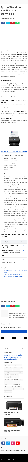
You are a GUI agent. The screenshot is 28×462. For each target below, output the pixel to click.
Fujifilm (7, 374)
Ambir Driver (8, 365)
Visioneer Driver (18, 389)
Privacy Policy (5, 458)
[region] (14, 288)
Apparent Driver (17, 365)
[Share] (3, 23)
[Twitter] (8, 443)
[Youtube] (18, 443)
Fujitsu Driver (14, 374)
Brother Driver (18, 367)
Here (22, 245)
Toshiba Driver (8, 389)
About (3, 456)
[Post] (14, 405)
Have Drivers (13, 459)
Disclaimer (21, 456)
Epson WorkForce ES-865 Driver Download (14, 152)
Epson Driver (17, 327)
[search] (22, 348)
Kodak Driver (14, 377)
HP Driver (7, 377)
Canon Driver (8, 370)
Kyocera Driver (9, 379)
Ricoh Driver (16, 384)
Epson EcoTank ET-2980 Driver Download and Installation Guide (13, 357)
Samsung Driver (9, 386)
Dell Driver (16, 370)
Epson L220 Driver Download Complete (12, 430)
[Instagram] (13, 443)
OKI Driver (7, 382)
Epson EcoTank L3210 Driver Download (12, 413)
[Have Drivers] (7, 2)
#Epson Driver (11, 301)
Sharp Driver (18, 386)
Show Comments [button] (14, 331)
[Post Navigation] (14, 338)
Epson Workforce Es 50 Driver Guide (13, 274)
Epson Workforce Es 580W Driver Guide (13, 276)
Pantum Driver (15, 382)
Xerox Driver (8, 391)
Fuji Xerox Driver (17, 372)
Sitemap (8, 456)
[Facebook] (3, 443)
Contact (14, 456)
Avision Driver (8, 367)
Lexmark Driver (18, 379)
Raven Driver (8, 384)
